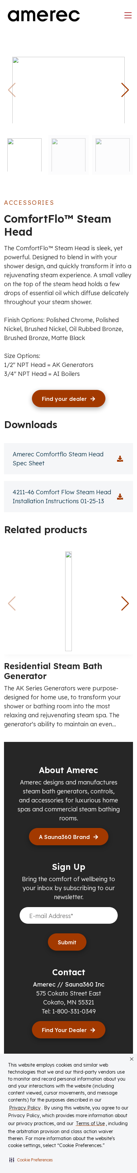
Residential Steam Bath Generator (53, 671)
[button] (31, 1159)
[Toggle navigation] (128, 16)
